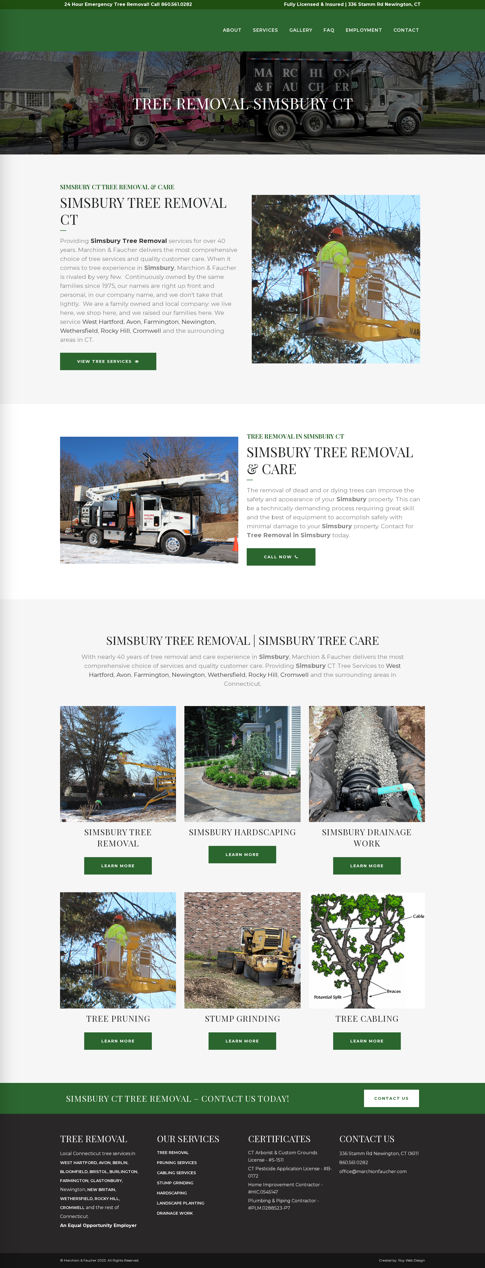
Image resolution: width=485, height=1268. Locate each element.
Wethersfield (79, 330)
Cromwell (147, 330)
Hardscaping (172, 1193)
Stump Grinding (175, 1182)
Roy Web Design (411, 1260)
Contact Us (391, 1098)
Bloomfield (74, 1171)
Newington (198, 321)
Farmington (161, 321)
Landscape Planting (180, 1203)
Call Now (278, 556)
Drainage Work (175, 1213)
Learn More (118, 865)
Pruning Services (177, 1162)
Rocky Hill (115, 330)
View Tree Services (104, 361)
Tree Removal (173, 1152)
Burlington (123, 1171)
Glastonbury (106, 1180)
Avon (133, 321)
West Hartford (102, 321)
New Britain (101, 1189)
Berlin (120, 1162)
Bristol (98, 1171)
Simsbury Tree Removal (129, 240)
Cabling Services (176, 1172)
